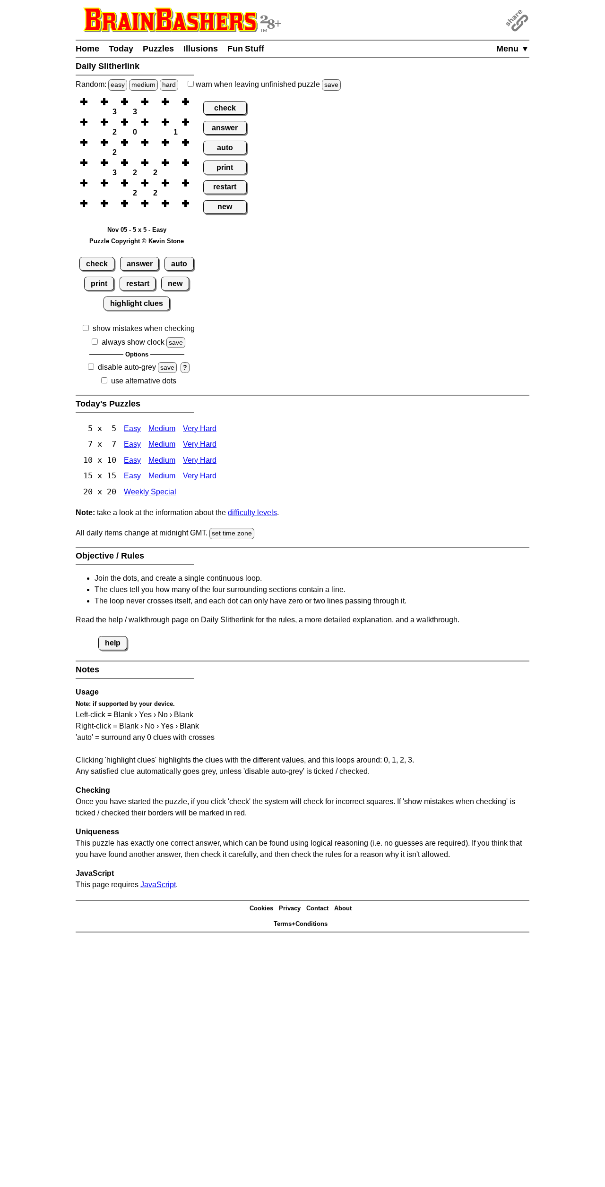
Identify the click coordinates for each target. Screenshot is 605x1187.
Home (87, 48)
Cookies (261, 908)
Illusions (200, 48)
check (97, 264)
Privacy (290, 908)
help (113, 643)
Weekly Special (150, 492)
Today (121, 48)
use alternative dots (143, 381)
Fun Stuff (245, 48)
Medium (161, 428)
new (175, 284)
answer (140, 264)
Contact (317, 908)
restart (137, 284)
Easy (132, 428)
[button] (94, 101)
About (343, 908)
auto (179, 264)
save (331, 84)
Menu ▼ (512, 48)
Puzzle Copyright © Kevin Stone (136, 241)
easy (118, 84)
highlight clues (136, 303)
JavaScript (158, 885)
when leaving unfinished (266, 84)
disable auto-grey (127, 367)
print (99, 284)
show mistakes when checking (144, 328)
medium (143, 84)
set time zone (232, 533)
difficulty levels (252, 513)
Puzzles (158, 48)
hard (169, 84)
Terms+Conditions (301, 923)
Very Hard (199, 428)
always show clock (133, 342)
